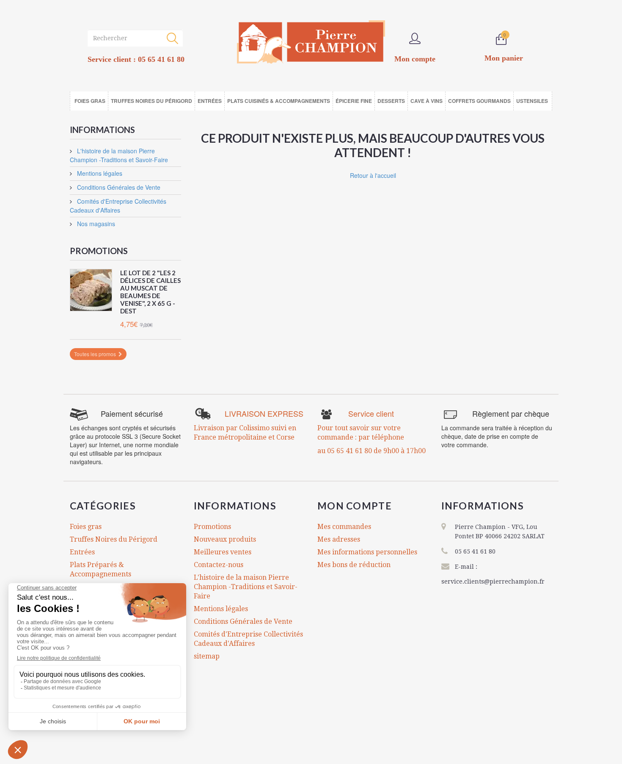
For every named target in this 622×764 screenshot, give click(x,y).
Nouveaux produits (225, 539)
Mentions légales (98, 173)
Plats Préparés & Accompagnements (100, 569)
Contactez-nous (218, 565)
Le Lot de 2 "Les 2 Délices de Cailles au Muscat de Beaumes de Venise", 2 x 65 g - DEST (150, 292)
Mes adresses (338, 539)
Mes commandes (344, 527)
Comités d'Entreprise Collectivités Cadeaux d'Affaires (118, 205)
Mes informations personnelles (367, 552)
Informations (102, 130)
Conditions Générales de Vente (117, 187)
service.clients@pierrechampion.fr (493, 581)
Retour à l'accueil (373, 175)
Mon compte (354, 506)
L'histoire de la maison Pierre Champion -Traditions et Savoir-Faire (119, 155)
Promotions (99, 251)
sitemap (207, 656)
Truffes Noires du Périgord (113, 539)
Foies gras (86, 527)
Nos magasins (95, 223)
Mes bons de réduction (354, 565)
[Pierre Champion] (311, 42)
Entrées (82, 552)
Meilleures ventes (222, 552)
